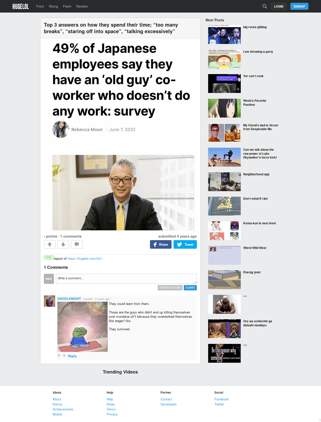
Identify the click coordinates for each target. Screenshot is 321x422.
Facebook (221, 399)
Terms (111, 409)
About (57, 399)
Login (278, 6)
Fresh (67, 6)
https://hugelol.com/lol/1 (85, 258)
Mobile (57, 414)
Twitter (219, 404)
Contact (166, 399)
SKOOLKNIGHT (69, 298)
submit (190, 287)
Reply (72, 355)
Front (40, 6)
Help (110, 399)
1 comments (71, 236)
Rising (53, 6)
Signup (299, 6)
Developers (168, 404)
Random (82, 6)
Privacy (112, 414)
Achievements (63, 409)
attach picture (170, 287)
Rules (111, 404)
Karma (57, 404)
